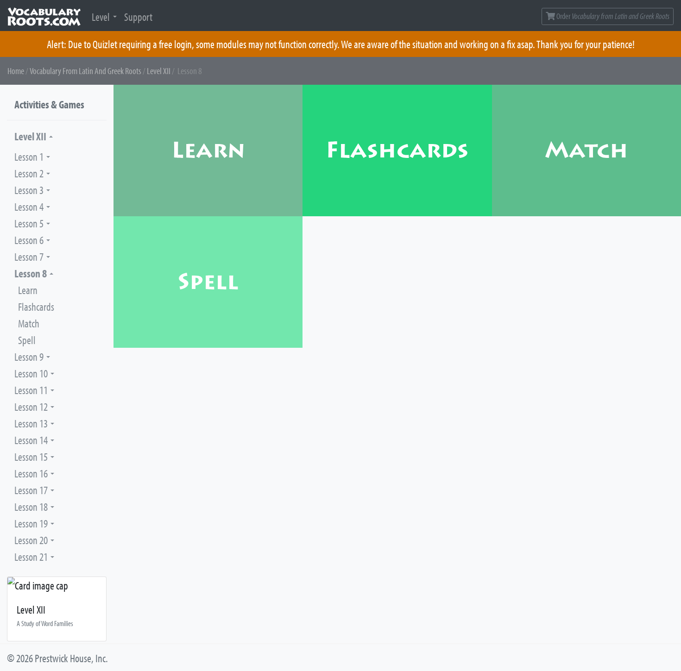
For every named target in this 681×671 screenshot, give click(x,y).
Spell (27, 340)
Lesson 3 (29, 190)
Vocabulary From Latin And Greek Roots (85, 70)
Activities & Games (49, 104)
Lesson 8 (30, 273)
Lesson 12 (31, 407)
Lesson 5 (29, 223)
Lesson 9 (29, 357)
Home (15, 70)
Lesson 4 (29, 206)
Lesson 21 (31, 557)
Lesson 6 (29, 240)
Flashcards (36, 307)
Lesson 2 (29, 173)
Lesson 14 (31, 440)
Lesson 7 (29, 256)
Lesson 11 (31, 390)
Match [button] (586, 150)
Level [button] (101, 17)
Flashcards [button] (397, 150)
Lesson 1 (29, 156)
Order (612, 16)
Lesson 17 (31, 490)
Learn (28, 290)
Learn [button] (208, 150)
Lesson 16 (31, 473)
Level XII (158, 70)
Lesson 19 (31, 523)
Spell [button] (208, 282)
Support (138, 17)
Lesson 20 (31, 540)
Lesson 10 (31, 373)
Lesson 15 (31, 457)
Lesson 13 (31, 423)
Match (28, 323)
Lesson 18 (31, 507)
